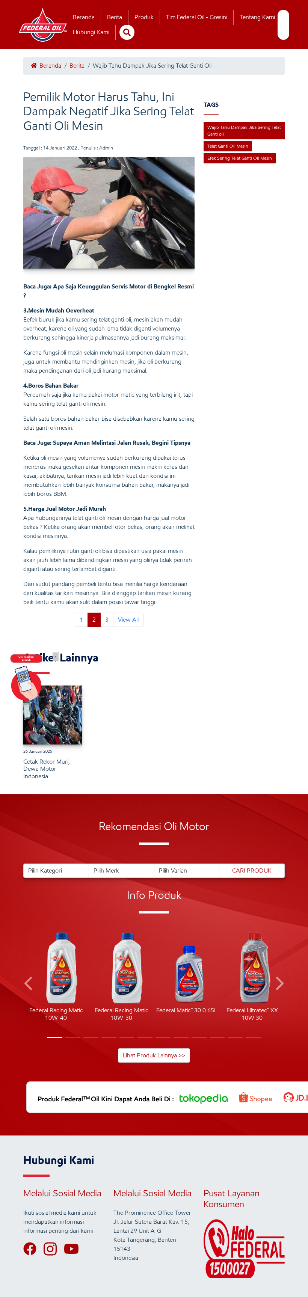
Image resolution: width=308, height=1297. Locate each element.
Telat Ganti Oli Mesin (227, 146)
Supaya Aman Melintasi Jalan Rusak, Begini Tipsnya (121, 442)
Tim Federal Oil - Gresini (196, 17)
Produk (144, 17)
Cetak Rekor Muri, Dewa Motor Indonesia (46, 768)
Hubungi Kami (91, 32)
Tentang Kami (257, 17)
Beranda (84, 17)
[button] (29, 985)
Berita (114, 17)
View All (128, 619)
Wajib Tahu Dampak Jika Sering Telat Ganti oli (244, 130)
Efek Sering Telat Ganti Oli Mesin (239, 158)
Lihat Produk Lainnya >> (154, 1055)
